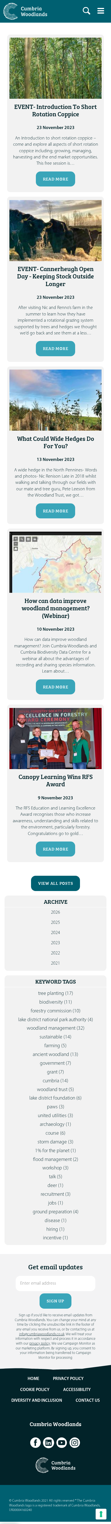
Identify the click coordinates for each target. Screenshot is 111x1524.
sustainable (55, 1037)
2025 (55, 922)
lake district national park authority (55, 1020)
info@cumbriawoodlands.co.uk (41, 1334)
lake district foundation (55, 1098)
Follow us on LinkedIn (48, 1442)
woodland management (56, 1028)
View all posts (55, 883)
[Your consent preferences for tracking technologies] (101, 1514)
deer (55, 1185)
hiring (55, 1229)
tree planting (55, 993)
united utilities (55, 1115)
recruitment (56, 1194)
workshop (55, 1168)
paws (55, 1107)
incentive (55, 1238)
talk (55, 1177)
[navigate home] (26, 11)
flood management (55, 1159)
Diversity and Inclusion (36, 1401)
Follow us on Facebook (35, 1442)
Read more (55, 179)
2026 (55, 912)
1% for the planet (55, 1151)
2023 (55, 943)
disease (56, 1220)
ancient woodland (55, 1054)
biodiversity (55, 1002)
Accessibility (77, 1390)
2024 (55, 933)
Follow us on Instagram (75, 1442)
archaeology (55, 1124)
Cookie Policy (35, 1390)
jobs (55, 1203)
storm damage (55, 1142)
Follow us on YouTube (61, 1442)
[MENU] (101, 11)
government (55, 1063)
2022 (55, 953)
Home (33, 1379)
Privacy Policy (68, 1379)
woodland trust (55, 1089)
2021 (55, 963)
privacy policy (39, 1343)
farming (55, 1046)
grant (55, 1072)
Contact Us (88, 1401)
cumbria (55, 1081)
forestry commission (56, 1011)
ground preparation (56, 1212)
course (55, 1133)
